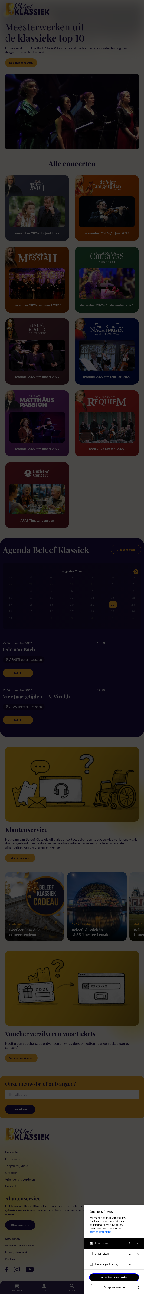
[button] (110, 1243)
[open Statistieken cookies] (138, 1254)
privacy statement (100, 1232)
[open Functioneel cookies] (138, 1243)
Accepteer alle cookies (114, 1277)
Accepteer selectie (114, 1287)
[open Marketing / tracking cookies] (138, 1264)
